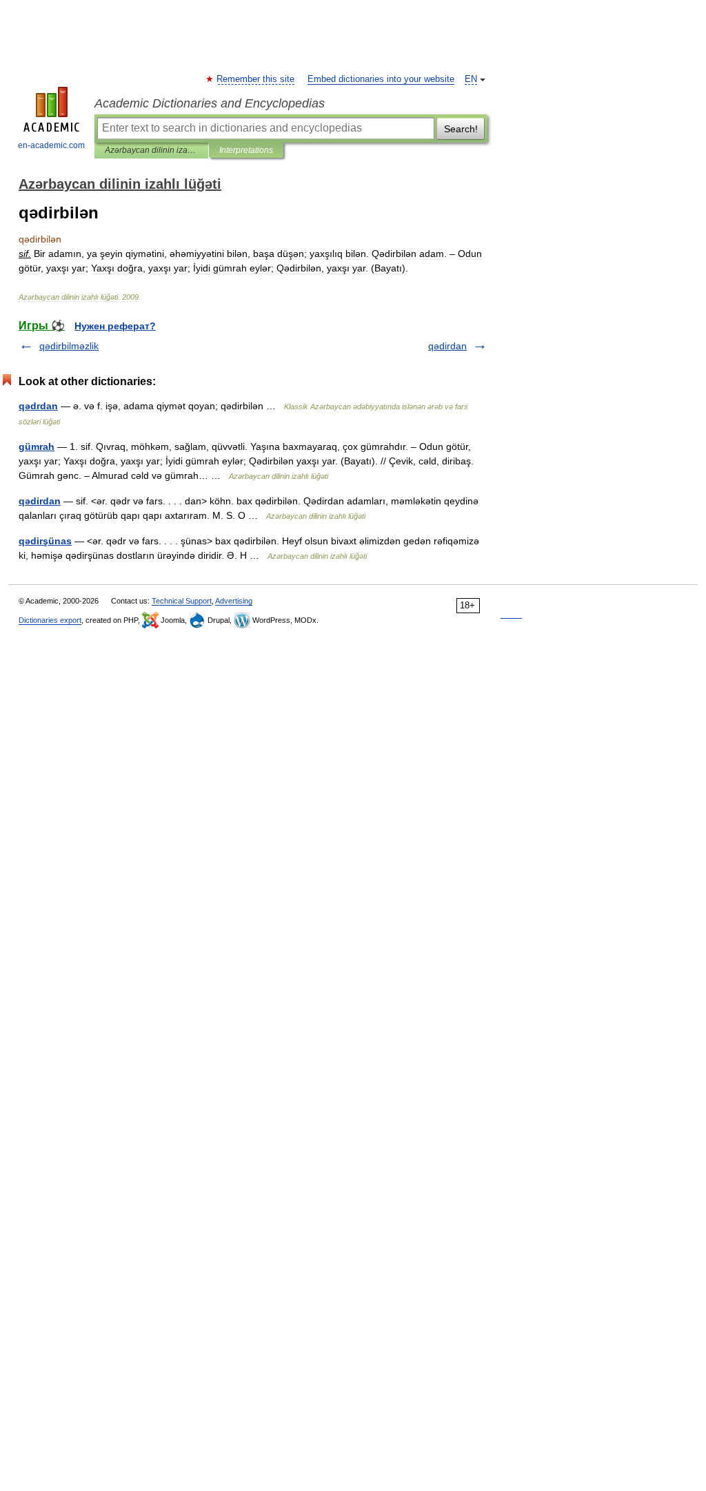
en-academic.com (51, 145)
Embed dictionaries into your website (380, 79)
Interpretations (246, 150)
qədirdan (447, 345)
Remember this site (256, 79)
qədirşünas (45, 540)
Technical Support (182, 601)
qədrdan (38, 405)
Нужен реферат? (115, 325)
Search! (461, 128)
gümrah (36, 446)
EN (471, 79)
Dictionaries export (50, 620)
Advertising (233, 601)
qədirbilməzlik (69, 345)
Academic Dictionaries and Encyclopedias (209, 103)
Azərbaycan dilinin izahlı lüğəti (151, 150)
